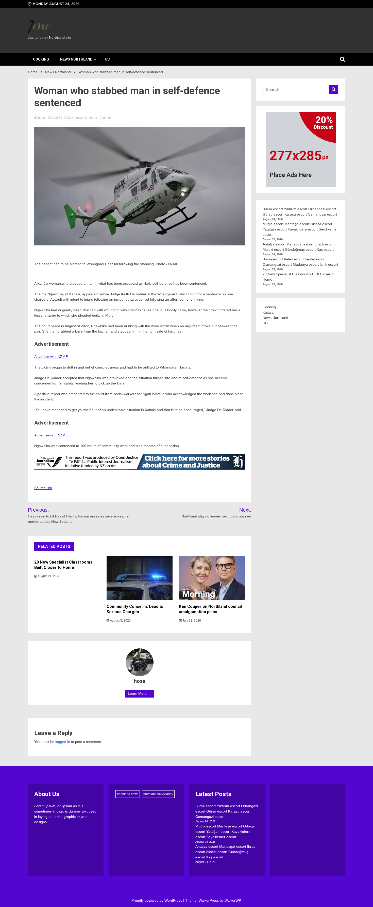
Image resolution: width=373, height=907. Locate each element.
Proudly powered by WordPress (157, 900)
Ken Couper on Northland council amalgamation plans (210, 609)
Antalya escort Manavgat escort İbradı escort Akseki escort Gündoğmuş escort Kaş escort (226, 851)
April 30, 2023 (61, 118)
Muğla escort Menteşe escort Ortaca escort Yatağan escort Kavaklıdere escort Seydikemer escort (300, 229)
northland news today (158, 794)
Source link (43, 488)
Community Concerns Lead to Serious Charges (135, 609)
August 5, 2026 (120, 620)
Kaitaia (268, 312)
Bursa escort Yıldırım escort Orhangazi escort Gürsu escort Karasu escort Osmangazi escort (226, 811)
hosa (41, 118)
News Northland (76, 59)
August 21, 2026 (48, 576)
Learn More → (139, 693)
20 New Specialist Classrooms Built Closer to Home (63, 565)
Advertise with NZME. (51, 357)
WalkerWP (233, 900)
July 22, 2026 (191, 620)
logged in (62, 742)
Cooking (41, 59)
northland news (127, 794)
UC (107, 59)
